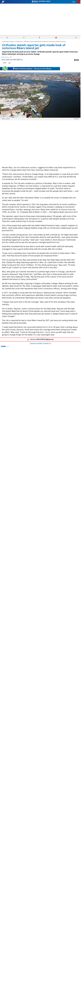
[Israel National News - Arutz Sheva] (41, 2)
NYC (4, 63)
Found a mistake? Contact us (40, 343)
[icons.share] (79, 1)
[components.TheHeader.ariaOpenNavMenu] (13, 2)
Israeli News (18, 41)
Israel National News (8, 41)
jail (9, 63)
